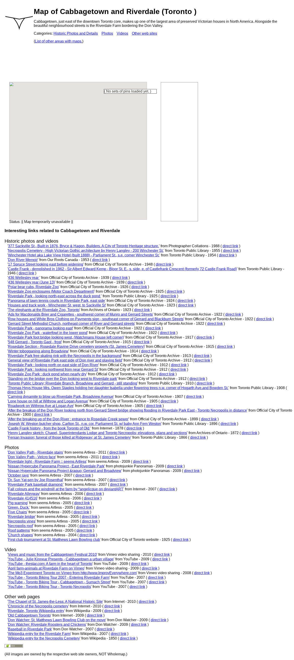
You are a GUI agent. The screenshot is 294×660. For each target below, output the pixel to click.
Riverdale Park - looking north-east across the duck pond (54, 296)
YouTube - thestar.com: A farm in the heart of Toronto (50, 564)
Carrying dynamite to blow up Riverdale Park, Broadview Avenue (60, 397)
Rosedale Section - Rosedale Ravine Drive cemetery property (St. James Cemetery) (76, 346)
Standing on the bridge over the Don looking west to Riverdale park (62, 379)
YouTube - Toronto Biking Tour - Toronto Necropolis (49, 587)
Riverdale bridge (21, 517)
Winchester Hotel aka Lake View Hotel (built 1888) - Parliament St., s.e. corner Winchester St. (83, 255)
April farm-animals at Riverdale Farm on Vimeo (46, 568)
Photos (107, 33)
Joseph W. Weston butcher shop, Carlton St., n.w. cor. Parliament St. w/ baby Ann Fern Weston (84, 424)
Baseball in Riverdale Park (30, 629)
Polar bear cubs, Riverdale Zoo (33, 287)
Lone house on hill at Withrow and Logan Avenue (48, 401)
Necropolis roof (20, 526)
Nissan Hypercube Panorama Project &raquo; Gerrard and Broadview (64, 471)
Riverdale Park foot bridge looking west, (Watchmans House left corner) (66, 337)
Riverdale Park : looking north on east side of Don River (53, 365)
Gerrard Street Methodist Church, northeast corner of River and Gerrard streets (71, 324)
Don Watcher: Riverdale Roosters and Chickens (47, 624)
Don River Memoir (23, 260)
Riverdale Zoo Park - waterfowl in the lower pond (47, 333)
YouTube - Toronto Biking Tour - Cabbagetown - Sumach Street (59, 582)
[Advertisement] (179, 151)
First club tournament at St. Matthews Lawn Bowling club (54, 540)
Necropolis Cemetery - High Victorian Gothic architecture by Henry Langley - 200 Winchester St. (86, 251)
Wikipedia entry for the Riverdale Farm (39, 634)
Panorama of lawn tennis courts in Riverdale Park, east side (56, 301)
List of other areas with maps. (58, 41)
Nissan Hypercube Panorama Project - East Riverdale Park (56, 466)
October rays (18, 475)
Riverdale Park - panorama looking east (40, 328)
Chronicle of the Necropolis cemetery (38, 606)
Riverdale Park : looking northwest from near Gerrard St (53, 369)
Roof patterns (19, 530)
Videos (122, 33)
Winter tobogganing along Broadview (38, 351)
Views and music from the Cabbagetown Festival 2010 (52, 554)
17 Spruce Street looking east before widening (45, 264)
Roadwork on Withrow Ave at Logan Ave (41, 406)
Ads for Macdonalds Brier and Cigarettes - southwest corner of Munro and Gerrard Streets (80, 314)
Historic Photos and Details (76, 33)
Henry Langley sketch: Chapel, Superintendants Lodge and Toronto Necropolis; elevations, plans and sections (97, 433)
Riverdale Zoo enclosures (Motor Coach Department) (51, 291)
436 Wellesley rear (24, 278)
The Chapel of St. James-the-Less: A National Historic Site (55, 602)
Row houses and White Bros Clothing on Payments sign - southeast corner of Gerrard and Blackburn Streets (96, 319)
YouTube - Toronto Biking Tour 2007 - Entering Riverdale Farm (58, 577)
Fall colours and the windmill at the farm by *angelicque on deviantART (65, 489)
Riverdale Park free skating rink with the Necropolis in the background (64, 356)
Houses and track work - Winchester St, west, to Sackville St (56, 305)
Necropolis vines (21, 521)
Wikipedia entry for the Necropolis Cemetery (44, 638)
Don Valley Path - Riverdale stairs (35, 452)
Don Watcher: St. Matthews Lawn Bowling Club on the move (57, 620)
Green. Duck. (18, 507)
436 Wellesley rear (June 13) (31, 282)
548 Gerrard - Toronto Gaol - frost (34, 342)
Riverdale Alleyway (24, 494)
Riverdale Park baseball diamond (35, 484)
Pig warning (18, 503)
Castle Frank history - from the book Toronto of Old (49, 428)
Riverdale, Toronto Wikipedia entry (36, 611)
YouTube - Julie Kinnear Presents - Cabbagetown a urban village (61, 559)
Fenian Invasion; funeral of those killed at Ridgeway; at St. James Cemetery (69, 437)
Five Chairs (17, 512)
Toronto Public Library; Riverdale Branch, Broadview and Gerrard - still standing (72, 383)
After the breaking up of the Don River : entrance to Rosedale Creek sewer (68, 419)
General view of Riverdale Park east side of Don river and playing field (65, 360)
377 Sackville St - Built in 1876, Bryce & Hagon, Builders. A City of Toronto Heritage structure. (83, 246)
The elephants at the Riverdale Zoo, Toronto (43, 310)
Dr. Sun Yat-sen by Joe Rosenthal (35, 480)
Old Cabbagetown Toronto (29, 615)
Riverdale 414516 (22, 498)
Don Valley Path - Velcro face (32, 457)
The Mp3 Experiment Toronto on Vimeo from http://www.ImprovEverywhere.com (72, 573)
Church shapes (20, 535)
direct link (230, 246)
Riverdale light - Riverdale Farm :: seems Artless (47, 461)
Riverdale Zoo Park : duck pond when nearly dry (47, 374)
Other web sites (144, 33)
